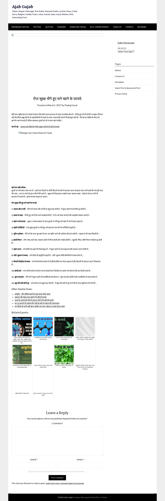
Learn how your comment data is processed (65, 483)
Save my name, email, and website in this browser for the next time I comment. (58, 471)
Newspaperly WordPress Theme (94, 497)
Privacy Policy (121, 94)
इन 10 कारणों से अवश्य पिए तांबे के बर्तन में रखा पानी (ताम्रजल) (37, 303)
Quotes (49, 27)
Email (80, 459)
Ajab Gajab (22, 6)
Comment (57, 423)
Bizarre (142, 27)
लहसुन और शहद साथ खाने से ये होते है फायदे (30, 297)
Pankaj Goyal (71, 105)
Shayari (61, 27)
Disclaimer (119, 82)
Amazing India (78, 27)
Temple (129, 27)
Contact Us (119, 76)
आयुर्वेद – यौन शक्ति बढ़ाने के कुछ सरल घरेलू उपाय (32, 294)
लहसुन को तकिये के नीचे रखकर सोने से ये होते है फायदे (39, 126)
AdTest (118, 70)
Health (117, 27)
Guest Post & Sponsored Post (127, 88)
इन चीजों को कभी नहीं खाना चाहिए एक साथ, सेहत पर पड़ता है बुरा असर (40, 306)
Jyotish (37, 27)
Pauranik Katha (20, 27)
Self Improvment (99, 27)
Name (34, 459)
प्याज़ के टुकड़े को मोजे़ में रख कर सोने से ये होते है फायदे (34, 300)
